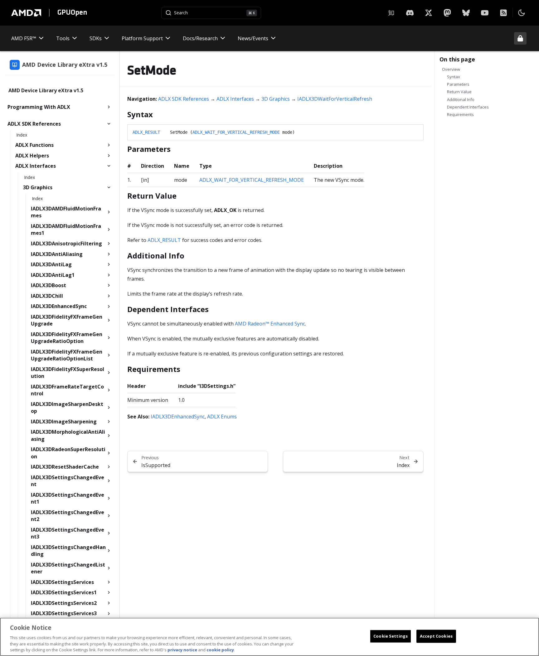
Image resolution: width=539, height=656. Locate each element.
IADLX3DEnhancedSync (178, 416)
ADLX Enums (222, 416)
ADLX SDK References (183, 98)
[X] (410, 13)
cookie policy (220, 649)
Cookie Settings (390, 636)
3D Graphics (275, 98)
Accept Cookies (436, 636)
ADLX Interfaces (235, 98)
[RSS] (503, 13)
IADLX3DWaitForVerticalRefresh (334, 98)
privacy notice (182, 649)
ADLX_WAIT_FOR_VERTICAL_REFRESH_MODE (236, 132)
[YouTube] (484, 13)
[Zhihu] (391, 13)
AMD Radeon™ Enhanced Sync (270, 323)
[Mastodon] (447, 13)
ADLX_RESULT (146, 132)
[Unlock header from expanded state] (520, 38)
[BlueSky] (466, 13)
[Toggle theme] (521, 13)
